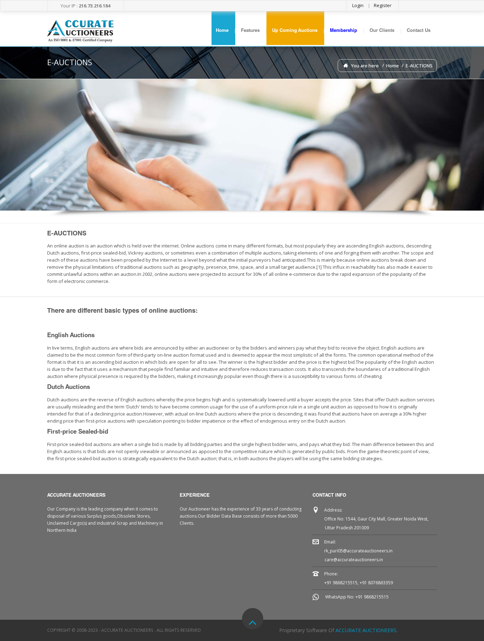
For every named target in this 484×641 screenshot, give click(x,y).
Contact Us (418, 31)
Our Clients (382, 31)
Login (358, 5)
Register (383, 5)
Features (250, 31)
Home (222, 31)
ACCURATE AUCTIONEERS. (367, 630)
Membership (343, 31)
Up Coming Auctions (294, 31)
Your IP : (85, 5)
